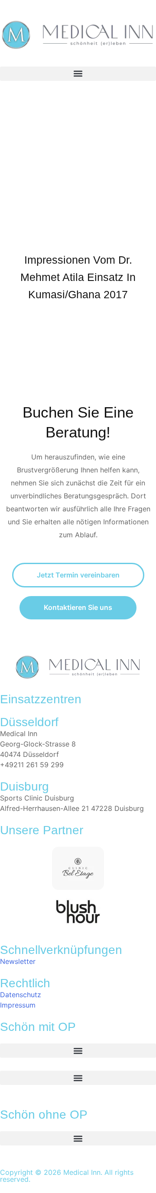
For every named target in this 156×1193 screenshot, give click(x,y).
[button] (78, 74)
